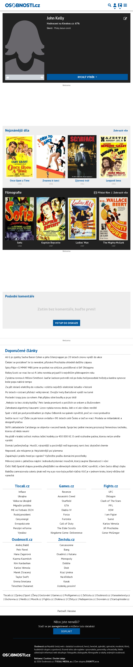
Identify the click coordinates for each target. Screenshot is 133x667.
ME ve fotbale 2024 (22, 510)
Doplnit (66, 631)
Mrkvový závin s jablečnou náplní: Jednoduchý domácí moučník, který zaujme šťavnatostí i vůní (56, 461)
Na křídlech (66, 576)
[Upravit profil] (125, 18)
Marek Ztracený (22, 572)
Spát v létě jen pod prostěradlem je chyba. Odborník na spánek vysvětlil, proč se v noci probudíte (57, 413)
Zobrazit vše (120, 130)
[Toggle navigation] (125, 5)
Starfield (66, 500)
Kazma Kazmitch (22, 558)
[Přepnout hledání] (109, 5)
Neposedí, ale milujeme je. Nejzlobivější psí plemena (34, 450)
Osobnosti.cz (22, 539)
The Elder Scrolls (66, 528)
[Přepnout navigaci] (114, 5)
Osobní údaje (59, 658)
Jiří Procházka (110, 528)
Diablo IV (66, 510)
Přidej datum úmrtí (62, 28)
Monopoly (66, 558)
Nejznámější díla (17, 130)
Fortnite (66, 519)
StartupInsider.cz (120, 599)
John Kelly (55, 18)
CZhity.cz (72, 599)
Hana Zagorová (22, 554)
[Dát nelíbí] (34, 77)
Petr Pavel (22, 549)
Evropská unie (22, 523)
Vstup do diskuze (66, 323)
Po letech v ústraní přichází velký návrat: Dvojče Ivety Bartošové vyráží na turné (49, 392)
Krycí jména (66, 572)
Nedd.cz (24, 599)
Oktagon (110, 496)
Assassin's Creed (66, 496)
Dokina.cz (60, 599)
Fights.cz (111, 486)
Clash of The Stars (111, 500)
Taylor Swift (22, 576)
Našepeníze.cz (87, 599)
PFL (111, 505)
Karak (66, 581)
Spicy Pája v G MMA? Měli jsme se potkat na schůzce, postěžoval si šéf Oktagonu (49, 367)
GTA (66, 505)
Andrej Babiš (22, 545)
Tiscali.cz (22, 486)
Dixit (66, 567)
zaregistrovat (60, 626)
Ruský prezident (22, 514)
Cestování (44, 595)
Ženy (34, 595)
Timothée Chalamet (22, 586)
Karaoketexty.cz (121, 595)
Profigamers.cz (73, 595)
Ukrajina (22, 496)
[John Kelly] (24, 44)
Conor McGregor (111, 532)
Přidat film (103, 192)
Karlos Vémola (111, 523)
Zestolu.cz (66, 539)
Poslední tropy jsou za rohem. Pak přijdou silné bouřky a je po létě (40, 397)
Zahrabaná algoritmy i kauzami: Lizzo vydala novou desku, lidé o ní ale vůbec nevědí (51, 407)
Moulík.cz (36, 599)
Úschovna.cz (11, 599)
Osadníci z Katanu (66, 554)
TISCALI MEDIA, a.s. (64, 661)
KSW (110, 510)
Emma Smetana (22, 581)
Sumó (111, 519)
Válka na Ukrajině (22, 500)
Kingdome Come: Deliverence (66, 532)
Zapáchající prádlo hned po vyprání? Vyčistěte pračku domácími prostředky (45, 455)
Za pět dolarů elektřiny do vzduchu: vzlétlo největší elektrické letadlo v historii (48, 387)
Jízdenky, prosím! (66, 586)
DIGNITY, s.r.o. (92, 661)
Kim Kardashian (22, 563)
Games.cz (66, 486)
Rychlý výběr (86, 77)
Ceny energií (22, 519)
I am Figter (111, 514)
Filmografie (13, 192)
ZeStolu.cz (88, 595)
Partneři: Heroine (66, 611)
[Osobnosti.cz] (22, 5)
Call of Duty (66, 523)
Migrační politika (22, 505)
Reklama (38, 658)
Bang (66, 549)
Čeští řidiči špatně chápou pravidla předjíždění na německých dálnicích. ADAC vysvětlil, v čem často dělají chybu (65, 466)
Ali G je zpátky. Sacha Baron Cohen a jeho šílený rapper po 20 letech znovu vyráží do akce (53, 357)
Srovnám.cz (103, 599)
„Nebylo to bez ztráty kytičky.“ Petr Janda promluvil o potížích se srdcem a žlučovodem (52, 402)
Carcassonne (66, 545)
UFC (111, 491)
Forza (66, 514)
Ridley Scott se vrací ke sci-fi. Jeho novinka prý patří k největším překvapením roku (49, 372)
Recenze (66, 491)
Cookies (47, 658)
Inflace (22, 491)
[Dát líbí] (15, 77)
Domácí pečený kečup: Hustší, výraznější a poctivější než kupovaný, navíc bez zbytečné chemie (56, 445)
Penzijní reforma (22, 528)
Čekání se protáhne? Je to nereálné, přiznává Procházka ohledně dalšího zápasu (48, 362)
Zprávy (18, 595)
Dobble (66, 563)
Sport (27, 595)
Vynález (22, 532)
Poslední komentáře (19, 296)
